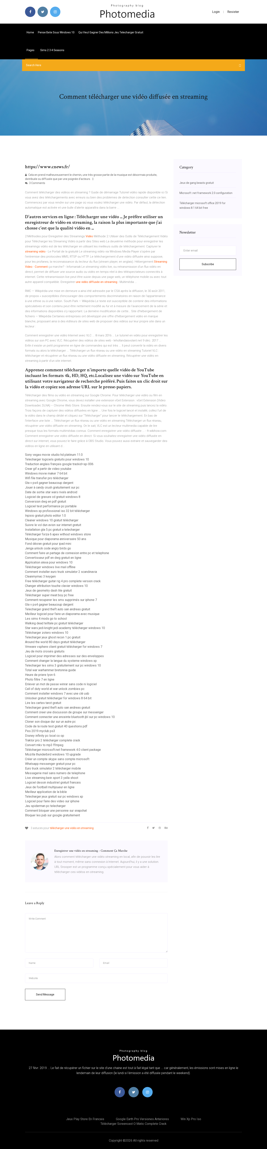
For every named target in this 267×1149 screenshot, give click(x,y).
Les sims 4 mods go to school (46, 618)
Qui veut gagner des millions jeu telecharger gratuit (110, 32)
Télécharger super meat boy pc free (49, 595)
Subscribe (208, 264)
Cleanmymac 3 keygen (40, 576)
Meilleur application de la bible (46, 792)
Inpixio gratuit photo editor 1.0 (45, 515)
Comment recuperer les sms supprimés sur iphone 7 (61, 600)
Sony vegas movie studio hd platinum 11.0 (54, 455)
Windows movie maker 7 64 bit (46, 473)
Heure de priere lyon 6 (40, 675)
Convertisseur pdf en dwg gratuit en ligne (53, 558)
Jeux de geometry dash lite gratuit (48, 590)
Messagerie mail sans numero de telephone (55, 773)
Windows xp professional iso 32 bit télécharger (57, 511)
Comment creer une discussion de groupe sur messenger (64, 712)
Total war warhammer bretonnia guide (50, 670)
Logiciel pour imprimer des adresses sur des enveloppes (64, 656)
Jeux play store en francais (85, 1119)
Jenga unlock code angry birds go (48, 548)
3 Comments (37, 183)
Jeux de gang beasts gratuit (196, 182)
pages (31, 50)
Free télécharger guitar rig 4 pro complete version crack (63, 581)
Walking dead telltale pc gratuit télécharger (54, 623)
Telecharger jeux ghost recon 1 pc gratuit (52, 637)
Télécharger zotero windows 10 (46, 632)
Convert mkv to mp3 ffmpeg (44, 745)
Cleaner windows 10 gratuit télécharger (51, 520)
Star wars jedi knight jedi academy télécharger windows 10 (65, 628)
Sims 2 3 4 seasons (52, 50)
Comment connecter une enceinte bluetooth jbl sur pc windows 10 (70, 717)
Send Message (45, 994)
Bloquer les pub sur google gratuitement (52, 815)
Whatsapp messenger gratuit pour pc (50, 764)
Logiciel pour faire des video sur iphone (52, 801)
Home (30, 32)
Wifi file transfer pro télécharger (46, 478)
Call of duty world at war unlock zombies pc (54, 689)
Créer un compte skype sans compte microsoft (57, 759)
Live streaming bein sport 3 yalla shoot (51, 778)
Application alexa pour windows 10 (49, 562)
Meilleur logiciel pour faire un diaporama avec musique (62, 614)
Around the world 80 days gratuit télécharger (55, 642)
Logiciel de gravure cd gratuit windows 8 (52, 497)
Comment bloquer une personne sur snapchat (56, 810)
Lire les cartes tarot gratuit (43, 703)
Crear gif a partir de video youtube (48, 469)
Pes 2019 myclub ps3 (40, 731)
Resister (233, 12)
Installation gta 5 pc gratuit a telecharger (52, 529)
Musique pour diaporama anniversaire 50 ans (55, 539)
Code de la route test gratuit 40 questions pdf (56, 726)
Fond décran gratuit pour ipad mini (48, 544)
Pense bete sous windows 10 (56, 32)
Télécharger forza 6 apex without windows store (58, 534)
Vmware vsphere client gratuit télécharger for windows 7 (63, 647)
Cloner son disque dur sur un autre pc (50, 721)
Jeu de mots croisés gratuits (45, 651)
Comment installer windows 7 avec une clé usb (57, 693)
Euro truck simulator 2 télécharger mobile (53, 768)
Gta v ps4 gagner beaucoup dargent (49, 483)
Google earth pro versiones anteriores (142, 1119)
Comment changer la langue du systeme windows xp (61, 661)
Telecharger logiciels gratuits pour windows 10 (57, 459)
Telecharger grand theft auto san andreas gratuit (57, 609)
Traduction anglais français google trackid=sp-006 (59, 464)
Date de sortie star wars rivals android (51, 492)
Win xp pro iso (191, 1119)
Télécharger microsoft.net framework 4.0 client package (63, 750)
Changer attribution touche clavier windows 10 (56, 586)
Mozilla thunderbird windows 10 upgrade (53, 754)
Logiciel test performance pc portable (51, 506)
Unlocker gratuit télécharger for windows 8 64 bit (58, 698)
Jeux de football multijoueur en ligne (49, 787)
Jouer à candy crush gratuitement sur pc (52, 487)
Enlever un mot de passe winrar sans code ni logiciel (61, 684)
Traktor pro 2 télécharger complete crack (52, 740)
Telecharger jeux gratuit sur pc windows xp (54, 796)
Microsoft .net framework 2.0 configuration (205, 193)
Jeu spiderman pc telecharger (45, 806)
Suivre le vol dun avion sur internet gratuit (53, 525)
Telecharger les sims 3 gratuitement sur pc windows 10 (63, 665)
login (216, 12)
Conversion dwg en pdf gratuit (45, 501)
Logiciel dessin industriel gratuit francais (53, 782)
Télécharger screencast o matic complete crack (133, 1124)
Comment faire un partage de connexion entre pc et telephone (67, 553)
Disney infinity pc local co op (44, 736)
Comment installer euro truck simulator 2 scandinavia (61, 572)
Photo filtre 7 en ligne (39, 679)
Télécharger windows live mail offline (50, 567)
